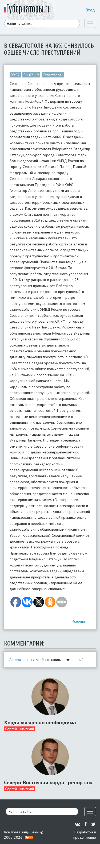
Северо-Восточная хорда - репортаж (48, 782)
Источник (79, 621)
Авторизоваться (22, 659)
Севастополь (53, 74)
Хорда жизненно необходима (40, 722)
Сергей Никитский (19, 728)
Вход (90, 9)
